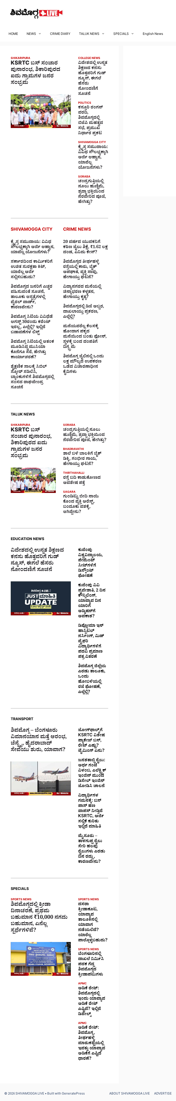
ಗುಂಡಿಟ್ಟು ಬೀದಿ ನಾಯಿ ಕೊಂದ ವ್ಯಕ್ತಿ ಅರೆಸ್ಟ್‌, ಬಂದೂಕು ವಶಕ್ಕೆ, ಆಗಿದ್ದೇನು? (81, 504)
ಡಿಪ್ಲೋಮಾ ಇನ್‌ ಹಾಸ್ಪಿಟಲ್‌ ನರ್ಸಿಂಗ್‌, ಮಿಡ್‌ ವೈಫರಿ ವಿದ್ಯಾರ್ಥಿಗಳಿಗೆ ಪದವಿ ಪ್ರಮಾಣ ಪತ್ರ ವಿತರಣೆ (91, 642)
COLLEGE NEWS (89, 58)
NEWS (31, 34)
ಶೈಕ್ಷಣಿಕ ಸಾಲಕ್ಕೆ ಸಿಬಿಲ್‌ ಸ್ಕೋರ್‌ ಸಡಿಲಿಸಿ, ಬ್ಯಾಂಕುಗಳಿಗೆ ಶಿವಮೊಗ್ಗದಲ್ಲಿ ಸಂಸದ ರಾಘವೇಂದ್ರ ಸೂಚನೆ (32, 378)
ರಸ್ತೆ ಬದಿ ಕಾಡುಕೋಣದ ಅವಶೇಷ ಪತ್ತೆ (82, 481)
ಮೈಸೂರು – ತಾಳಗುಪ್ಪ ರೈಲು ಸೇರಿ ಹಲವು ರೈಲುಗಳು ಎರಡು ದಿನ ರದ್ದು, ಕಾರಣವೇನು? (91, 849)
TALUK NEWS (89, 34)
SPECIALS (121, 34)
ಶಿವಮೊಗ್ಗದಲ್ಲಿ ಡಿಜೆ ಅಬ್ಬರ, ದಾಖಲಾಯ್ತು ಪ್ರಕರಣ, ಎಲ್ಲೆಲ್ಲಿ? (83, 312)
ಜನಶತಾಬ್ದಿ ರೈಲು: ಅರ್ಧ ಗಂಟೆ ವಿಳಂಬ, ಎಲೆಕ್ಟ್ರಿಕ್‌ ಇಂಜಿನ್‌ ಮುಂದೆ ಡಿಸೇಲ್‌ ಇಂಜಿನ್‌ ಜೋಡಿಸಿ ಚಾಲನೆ (92, 773)
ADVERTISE (163, 1094)
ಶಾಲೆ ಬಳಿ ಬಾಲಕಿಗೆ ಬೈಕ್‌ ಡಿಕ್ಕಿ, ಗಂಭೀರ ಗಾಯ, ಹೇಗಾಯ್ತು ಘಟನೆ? (82, 459)
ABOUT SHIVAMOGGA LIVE (129, 1094)
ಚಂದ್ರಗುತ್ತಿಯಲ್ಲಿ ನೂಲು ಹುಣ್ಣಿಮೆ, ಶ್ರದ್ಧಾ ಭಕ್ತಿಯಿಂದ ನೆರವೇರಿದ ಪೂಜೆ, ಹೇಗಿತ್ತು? (92, 192)
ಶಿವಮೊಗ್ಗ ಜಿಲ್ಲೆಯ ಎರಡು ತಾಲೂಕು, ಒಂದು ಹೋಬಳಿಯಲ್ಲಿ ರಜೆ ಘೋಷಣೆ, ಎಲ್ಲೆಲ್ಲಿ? (92, 679)
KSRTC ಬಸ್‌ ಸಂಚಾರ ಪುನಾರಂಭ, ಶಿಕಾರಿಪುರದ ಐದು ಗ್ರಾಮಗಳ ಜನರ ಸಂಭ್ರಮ (35, 74)
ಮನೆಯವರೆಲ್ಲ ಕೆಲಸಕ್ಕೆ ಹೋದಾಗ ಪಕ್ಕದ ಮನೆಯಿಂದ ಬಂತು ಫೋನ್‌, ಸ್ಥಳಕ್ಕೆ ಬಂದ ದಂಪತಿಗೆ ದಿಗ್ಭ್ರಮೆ (85, 337)
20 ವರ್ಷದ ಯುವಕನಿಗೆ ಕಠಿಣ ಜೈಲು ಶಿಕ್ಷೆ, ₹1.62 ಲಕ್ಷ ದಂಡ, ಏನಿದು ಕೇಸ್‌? (85, 247)
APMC (82, 984)
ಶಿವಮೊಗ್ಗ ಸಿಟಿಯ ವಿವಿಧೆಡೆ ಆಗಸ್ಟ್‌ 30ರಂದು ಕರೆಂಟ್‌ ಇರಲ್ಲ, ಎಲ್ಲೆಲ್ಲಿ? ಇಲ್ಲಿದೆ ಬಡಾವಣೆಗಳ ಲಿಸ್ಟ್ (32, 325)
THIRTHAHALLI (73, 473)
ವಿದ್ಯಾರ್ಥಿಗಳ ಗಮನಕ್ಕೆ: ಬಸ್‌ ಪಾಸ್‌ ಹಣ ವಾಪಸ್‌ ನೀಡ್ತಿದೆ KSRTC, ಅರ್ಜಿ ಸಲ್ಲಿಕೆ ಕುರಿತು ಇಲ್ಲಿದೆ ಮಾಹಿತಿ (91, 812)
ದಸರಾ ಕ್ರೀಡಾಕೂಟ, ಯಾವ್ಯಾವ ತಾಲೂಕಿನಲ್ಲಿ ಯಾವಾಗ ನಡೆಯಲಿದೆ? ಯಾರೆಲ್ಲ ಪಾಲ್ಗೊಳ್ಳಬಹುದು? (93, 922)
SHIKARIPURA (20, 58)
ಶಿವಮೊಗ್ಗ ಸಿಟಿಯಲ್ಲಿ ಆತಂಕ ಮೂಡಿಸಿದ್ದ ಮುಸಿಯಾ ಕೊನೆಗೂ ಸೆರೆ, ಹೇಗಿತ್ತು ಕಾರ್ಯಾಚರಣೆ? (32, 350)
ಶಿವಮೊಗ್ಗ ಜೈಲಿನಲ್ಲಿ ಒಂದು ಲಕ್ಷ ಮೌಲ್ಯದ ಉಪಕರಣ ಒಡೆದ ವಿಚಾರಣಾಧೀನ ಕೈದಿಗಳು (83, 364)
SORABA (84, 177)
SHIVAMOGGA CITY (92, 143)
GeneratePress (73, 1094)
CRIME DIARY (60, 34)
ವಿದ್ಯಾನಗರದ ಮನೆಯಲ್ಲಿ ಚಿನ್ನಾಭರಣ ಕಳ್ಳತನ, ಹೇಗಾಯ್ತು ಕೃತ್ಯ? (82, 292)
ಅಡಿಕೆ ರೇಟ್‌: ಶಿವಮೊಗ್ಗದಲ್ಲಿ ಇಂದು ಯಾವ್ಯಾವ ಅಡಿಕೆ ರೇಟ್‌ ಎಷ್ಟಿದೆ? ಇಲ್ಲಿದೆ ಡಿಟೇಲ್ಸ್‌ (91, 1001)
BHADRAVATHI (73, 449)
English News (153, 34)
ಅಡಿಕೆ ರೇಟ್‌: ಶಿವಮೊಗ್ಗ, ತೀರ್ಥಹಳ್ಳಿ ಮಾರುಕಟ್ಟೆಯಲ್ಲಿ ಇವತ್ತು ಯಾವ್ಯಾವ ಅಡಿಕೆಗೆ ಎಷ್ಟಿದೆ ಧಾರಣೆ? (91, 1044)
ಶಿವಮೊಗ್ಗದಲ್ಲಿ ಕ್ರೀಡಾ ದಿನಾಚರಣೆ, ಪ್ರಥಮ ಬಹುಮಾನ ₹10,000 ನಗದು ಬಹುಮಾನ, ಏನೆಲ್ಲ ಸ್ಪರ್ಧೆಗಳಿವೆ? (39, 918)
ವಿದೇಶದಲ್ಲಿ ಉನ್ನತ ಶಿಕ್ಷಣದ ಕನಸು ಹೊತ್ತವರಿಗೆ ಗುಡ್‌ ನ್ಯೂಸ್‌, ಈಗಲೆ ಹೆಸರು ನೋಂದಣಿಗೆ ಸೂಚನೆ (92, 79)
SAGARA (69, 492)
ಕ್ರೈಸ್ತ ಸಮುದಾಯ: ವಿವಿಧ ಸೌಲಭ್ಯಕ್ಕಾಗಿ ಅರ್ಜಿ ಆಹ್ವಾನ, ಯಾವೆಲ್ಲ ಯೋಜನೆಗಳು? (93, 158)
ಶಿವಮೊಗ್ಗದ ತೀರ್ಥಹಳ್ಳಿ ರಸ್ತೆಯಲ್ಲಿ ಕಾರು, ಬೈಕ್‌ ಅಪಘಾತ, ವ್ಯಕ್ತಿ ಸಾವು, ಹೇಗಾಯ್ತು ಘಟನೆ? (81, 270)
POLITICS (84, 103)
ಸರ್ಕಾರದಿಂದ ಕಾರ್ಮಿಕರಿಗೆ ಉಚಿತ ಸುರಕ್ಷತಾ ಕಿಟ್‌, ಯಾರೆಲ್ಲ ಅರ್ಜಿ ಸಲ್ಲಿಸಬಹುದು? (32, 270)
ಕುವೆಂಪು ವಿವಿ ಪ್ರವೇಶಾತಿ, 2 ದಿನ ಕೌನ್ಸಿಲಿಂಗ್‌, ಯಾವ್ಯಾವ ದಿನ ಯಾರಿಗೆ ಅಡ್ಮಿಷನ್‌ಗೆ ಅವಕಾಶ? (92, 601)
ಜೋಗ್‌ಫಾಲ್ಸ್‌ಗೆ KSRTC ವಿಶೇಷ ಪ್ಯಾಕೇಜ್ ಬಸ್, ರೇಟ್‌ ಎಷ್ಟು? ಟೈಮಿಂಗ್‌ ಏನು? (91, 741)
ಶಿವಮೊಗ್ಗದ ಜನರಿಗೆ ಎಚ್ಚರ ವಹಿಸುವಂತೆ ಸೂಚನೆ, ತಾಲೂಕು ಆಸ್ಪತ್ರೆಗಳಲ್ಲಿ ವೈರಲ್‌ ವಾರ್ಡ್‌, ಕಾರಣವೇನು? (31, 297)
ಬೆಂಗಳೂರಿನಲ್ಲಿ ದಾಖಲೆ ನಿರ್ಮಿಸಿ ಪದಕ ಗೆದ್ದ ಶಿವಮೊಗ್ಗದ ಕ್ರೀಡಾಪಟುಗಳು (91, 965)
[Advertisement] (149, 121)
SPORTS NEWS (21, 900)
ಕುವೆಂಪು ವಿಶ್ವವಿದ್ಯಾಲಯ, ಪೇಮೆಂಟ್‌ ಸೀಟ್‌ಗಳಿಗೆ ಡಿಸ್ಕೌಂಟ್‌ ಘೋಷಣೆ (90, 563)
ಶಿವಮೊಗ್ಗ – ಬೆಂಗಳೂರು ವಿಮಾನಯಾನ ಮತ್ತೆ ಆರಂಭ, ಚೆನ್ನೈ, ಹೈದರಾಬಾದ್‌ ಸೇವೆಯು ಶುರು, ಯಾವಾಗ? (39, 741)
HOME (13, 34)
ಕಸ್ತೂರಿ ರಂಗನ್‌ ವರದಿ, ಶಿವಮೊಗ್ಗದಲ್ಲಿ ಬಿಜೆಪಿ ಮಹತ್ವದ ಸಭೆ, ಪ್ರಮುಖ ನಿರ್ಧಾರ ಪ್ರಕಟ (90, 120)
